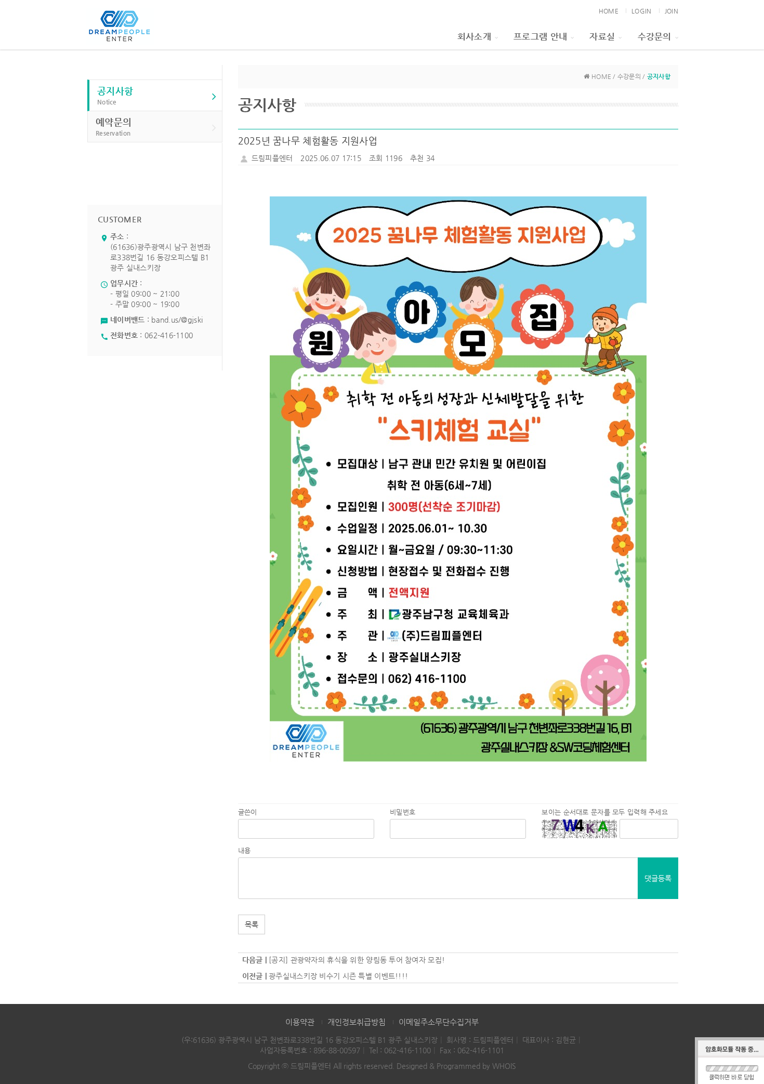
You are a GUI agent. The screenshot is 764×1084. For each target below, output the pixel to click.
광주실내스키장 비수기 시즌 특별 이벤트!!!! (338, 976)
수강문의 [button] (654, 36)
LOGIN (641, 11)
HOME (608, 11)
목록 (251, 924)
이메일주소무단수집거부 (439, 1021)
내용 (244, 850)
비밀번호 (402, 812)
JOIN (671, 11)
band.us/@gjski (177, 319)
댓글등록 (657, 878)
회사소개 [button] (474, 36)
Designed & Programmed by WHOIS (456, 1066)
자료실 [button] (602, 36)
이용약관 (299, 1021)
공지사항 (115, 95)
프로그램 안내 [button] (540, 36)
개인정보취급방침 (356, 1021)
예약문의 (113, 126)
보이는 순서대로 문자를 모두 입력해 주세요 (604, 812)
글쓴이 (247, 812)
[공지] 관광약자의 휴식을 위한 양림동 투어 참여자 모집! (357, 960)
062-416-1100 (168, 335)
